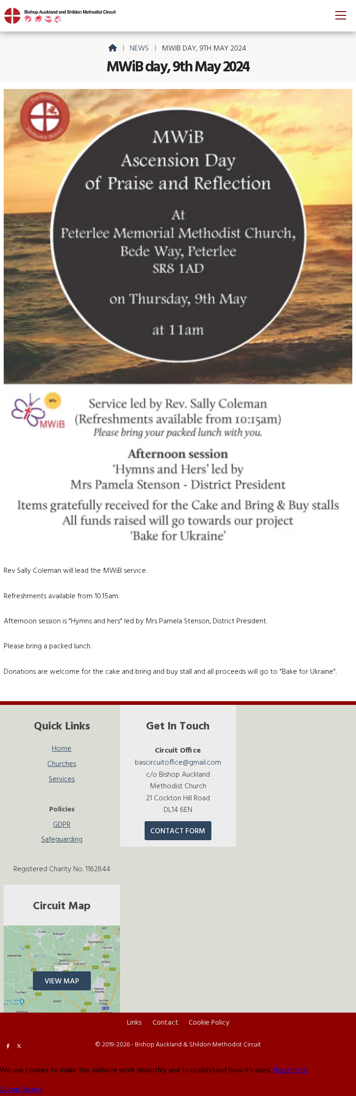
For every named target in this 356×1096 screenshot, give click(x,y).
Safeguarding (62, 839)
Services (62, 781)
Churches (61, 765)
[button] (340, 15)
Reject (33, 1090)
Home (61, 750)
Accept (11, 1090)
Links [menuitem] (134, 1022)
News (139, 49)
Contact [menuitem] (165, 1022)
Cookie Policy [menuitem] (209, 1022)
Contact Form (177, 831)
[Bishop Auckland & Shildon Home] (64, 16)
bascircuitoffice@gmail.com (178, 763)
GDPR (61, 826)
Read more (290, 1070)
